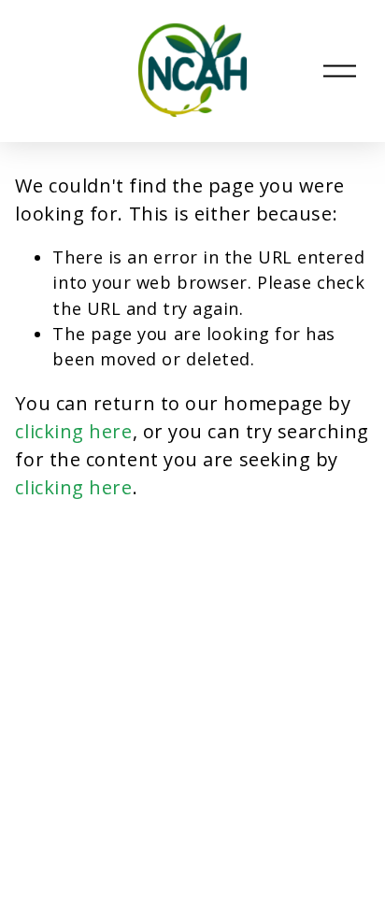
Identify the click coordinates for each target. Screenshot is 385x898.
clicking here (73, 431)
